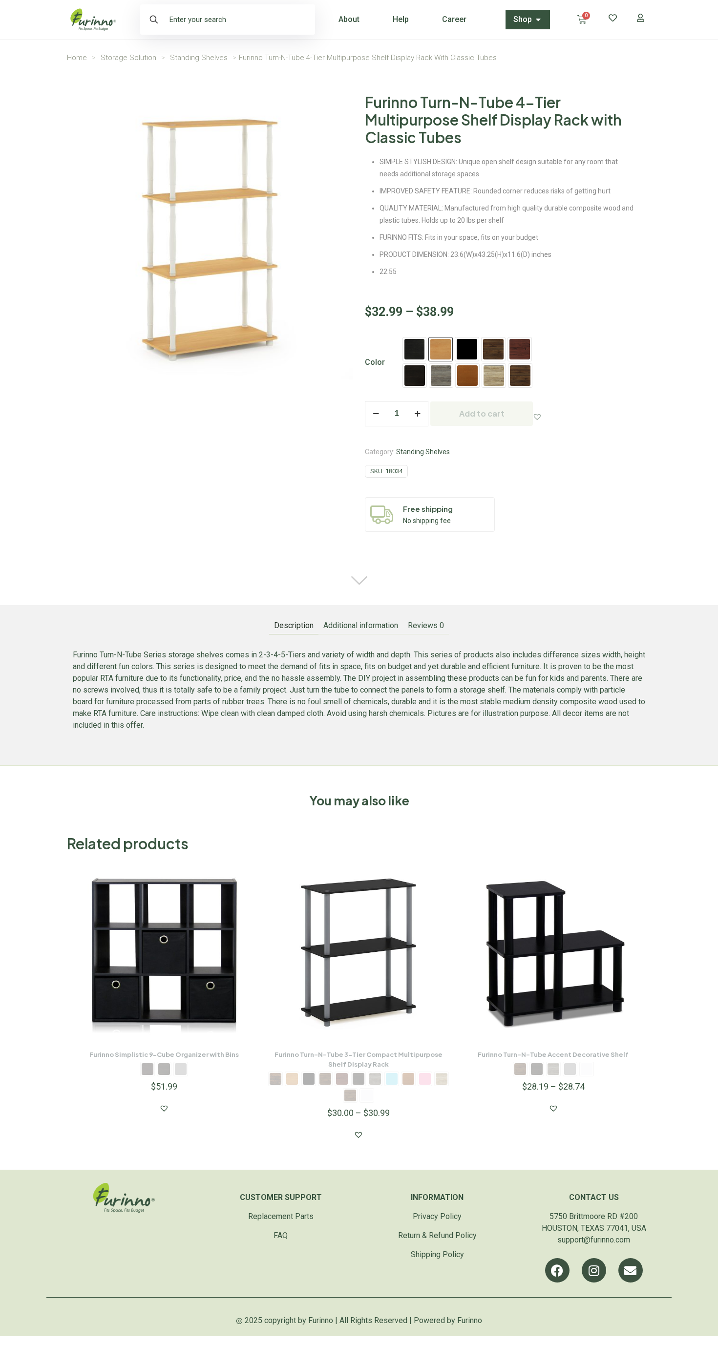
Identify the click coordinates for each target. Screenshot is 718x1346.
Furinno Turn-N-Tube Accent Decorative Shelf (553, 1054)
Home (77, 57)
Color (375, 362)
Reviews (426, 625)
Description (294, 625)
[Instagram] (594, 1270)
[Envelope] (630, 1270)
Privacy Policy (437, 1216)
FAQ (281, 1235)
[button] (537, 416)
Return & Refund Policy (437, 1235)
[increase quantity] (417, 413)
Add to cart (482, 413)
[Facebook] (557, 1270)
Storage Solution (128, 57)
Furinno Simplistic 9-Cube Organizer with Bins (164, 1054)
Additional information (360, 625)
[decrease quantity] (375, 413)
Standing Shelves (199, 57)
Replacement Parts (281, 1216)
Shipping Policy (437, 1254)
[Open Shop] (538, 19)
